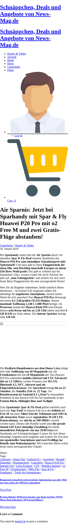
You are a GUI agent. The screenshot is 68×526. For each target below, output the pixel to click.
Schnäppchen (18, 469)
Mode (10, 60)
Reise (10, 63)
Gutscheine (13, 66)
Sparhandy (6, 472)
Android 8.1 (34, 459)
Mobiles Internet (51, 465)
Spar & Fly (47, 469)
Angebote (48, 459)
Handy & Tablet (16, 53)
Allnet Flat (19, 459)
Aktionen (5, 459)
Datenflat (5, 462)
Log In (18, 135)
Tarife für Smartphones (28, 472)
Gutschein (37, 462)
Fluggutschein (21, 462)
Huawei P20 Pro (54, 462)
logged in (20, 521)
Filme (10, 70)
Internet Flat (7, 465)
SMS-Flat (33, 469)
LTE (37, 465)
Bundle (60, 459)
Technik (12, 57)
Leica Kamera (24, 465)
